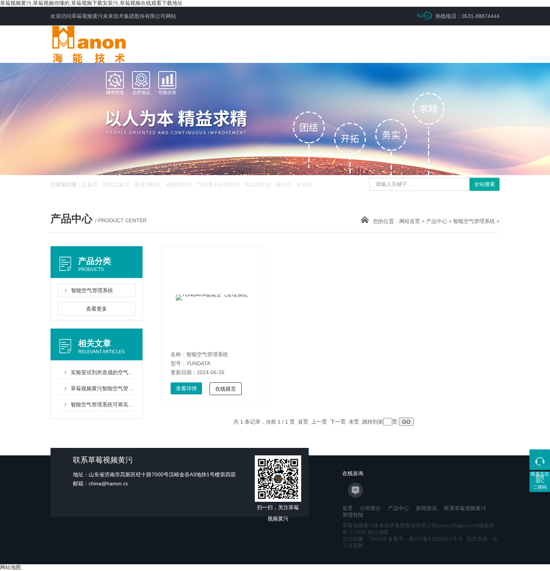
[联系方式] (539, 459)
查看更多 (96, 309)
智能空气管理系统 (474, 221)
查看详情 (186, 388)
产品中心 (436, 221)
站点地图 (378, 532)
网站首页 (409, 221)
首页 (347, 508)
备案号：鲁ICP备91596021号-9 (425, 539)
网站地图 (10, 567)
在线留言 (225, 389)
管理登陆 (352, 515)
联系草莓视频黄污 (465, 508)
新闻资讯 (426, 508)
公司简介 (370, 508)
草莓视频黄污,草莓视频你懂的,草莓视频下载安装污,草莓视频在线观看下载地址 (91, 3)
